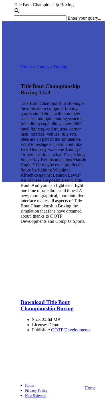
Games (43, 66)
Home (26, 66)
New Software (35, 395)
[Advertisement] (53, 256)
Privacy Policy (36, 390)
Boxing (60, 66)
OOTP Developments (70, 329)
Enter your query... (84, 18)
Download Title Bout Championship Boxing (47, 305)
